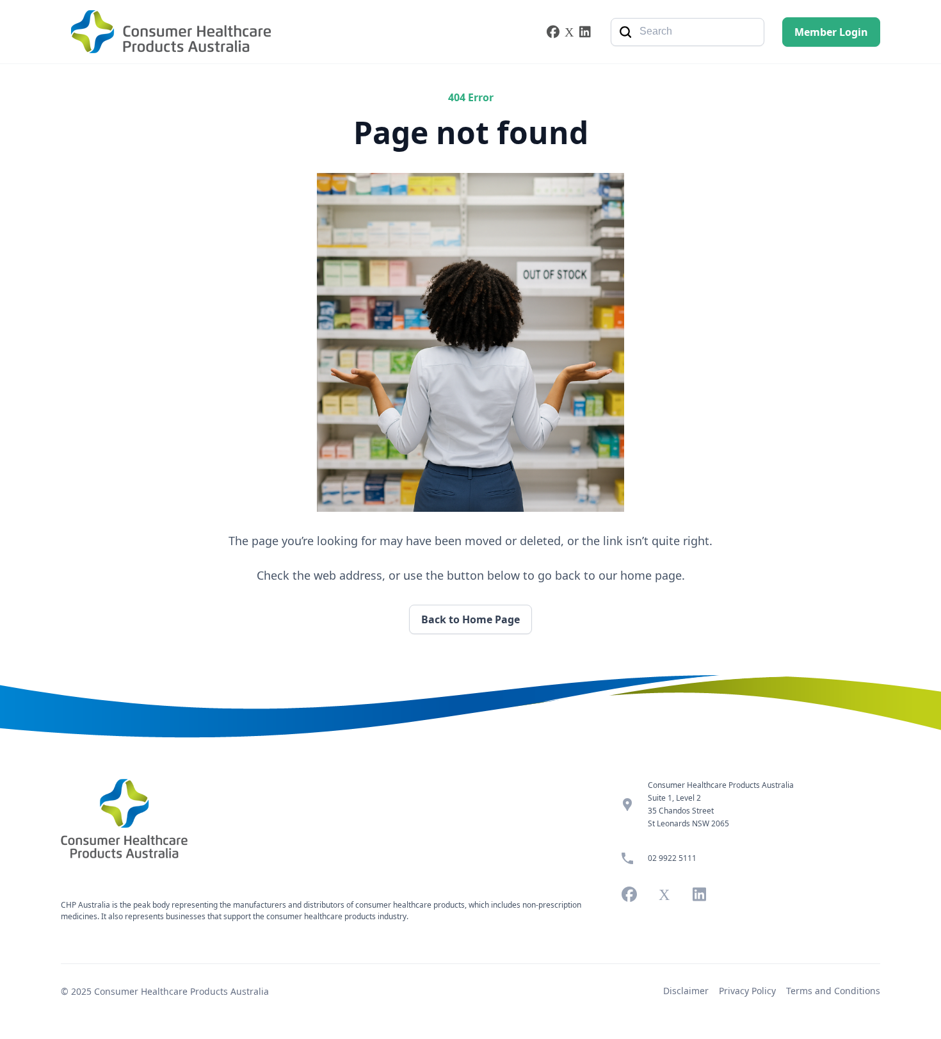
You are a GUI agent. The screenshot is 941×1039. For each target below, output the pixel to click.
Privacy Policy (747, 991)
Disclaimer (686, 991)
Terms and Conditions (833, 991)
